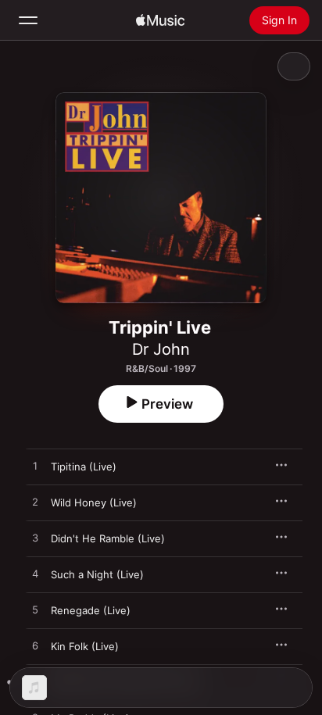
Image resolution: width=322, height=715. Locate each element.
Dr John (161, 349)
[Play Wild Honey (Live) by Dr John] (35, 502)
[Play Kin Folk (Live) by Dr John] (35, 646)
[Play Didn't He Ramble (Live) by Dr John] (35, 538)
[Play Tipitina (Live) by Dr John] (35, 466)
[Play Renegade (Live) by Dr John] (35, 610)
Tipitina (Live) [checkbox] (83, 466)
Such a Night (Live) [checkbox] (97, 574)
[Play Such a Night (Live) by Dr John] (35, 574)
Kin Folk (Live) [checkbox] (85, 646)
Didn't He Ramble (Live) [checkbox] (108, 538)
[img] (160, 20)
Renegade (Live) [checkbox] (91, 610)
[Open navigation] (28, 20)
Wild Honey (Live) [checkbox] (94, 502)
